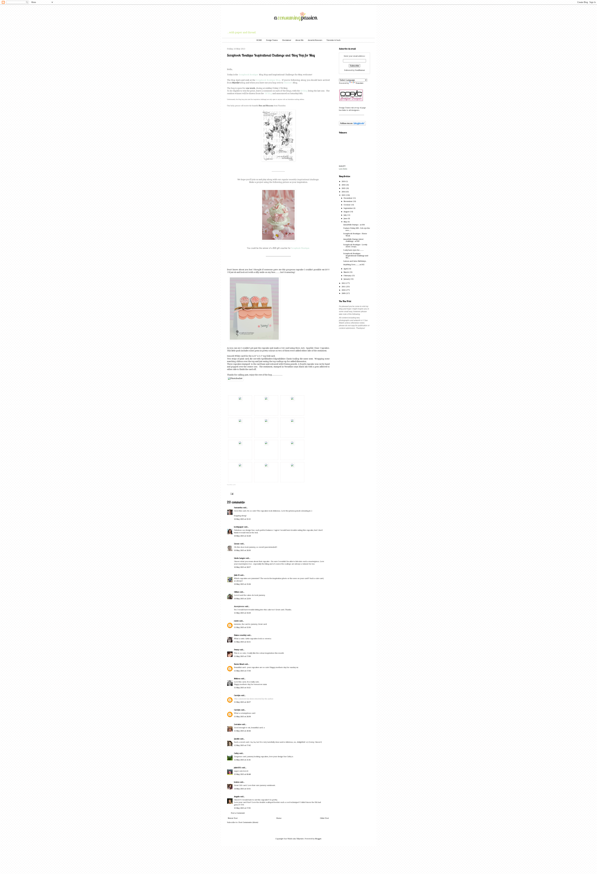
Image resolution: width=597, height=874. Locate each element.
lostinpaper (238, 527)
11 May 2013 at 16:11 (242, 642)
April (346, 269)
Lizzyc (237, 544)
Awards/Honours (315, 40)
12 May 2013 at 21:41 (242, 760)
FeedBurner (360, 70)
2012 (344, 283)
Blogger (318, 839)
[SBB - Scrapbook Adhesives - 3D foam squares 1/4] (266, 467)
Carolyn (237, 695)
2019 (344, 181)
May (345, 222)
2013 (344, 195)
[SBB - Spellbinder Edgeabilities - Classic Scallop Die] (292, 422)
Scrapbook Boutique (248, 75)
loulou (236, 782)
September (348, 208)
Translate (359, 83)
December (348, 198)
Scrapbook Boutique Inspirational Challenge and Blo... (355, 256)
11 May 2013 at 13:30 (242, 627)
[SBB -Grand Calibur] (292, 444)
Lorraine (237, 724)
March (346, 272)
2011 (344, 287)
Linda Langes (239, 558)
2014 (344, 192)
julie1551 (237, 768)
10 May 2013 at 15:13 (242, 519)
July (345, 215)
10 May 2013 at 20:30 (242, 550)
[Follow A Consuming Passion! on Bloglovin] (352, 125)
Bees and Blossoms (266, 106)
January (347, 279)
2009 (344, 293)
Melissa (237, 679)
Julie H (236, 575)
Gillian (236, 592)
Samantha (238, 508)
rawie (236, 621)
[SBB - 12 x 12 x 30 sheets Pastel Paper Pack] (266, 400)
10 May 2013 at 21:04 (242, 584)
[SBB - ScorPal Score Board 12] (240, 444)
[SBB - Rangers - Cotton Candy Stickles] (240, 467)
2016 (344, 185)
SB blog (304, 91)
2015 (344, 188)
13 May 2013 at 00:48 (242, 774)
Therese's (288, 83)
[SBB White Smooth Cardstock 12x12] (240, 400)
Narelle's (236, 83)
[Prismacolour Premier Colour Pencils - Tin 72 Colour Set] (266, 422)
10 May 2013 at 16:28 (242, 536)
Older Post (324, 818)
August (347, 212)
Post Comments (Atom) (248, 822)
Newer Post (233, 818)
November (348, 201)
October (347, 205)
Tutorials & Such (333, 40)
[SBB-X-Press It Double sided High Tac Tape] (292, 467)
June (346, 219)
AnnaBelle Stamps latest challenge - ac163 (353, 240)
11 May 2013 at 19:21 (242, 688)
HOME (259, 40)
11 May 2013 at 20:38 (242, 717)
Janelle (236, 739)
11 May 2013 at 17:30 (242, 671)
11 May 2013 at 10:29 (242, 613)
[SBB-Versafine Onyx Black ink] (240, 422)
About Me (299, 40)
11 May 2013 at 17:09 (242, 656)
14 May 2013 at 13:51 (242, 789)
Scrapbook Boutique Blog (268, 80)
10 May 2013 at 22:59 (242, 599)
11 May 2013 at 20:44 (242, 731)
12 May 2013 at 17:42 (242, 745)
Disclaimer (286, 40)
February (348, 276)
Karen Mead (239, 664)
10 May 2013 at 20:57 (242, 567)
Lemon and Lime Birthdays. (354, 261)
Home (278, 818)
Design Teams (272, 40)
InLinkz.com (231, 484)
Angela (237, 797)
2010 (344, 290)
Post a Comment (238, 813)
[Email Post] (231, 493)
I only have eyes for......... (353, 250)
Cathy (236, 753)
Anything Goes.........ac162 (353, 265)
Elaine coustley (240, 635)
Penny (236, 650)
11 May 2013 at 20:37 (242, 702)
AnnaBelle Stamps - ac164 (354, 225)
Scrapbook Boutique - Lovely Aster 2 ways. (355, 246)
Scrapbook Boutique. (300, 248)
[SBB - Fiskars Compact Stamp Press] (266, 444)
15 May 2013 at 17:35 (242, 808)
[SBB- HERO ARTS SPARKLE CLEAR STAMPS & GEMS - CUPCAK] (292, 400)
